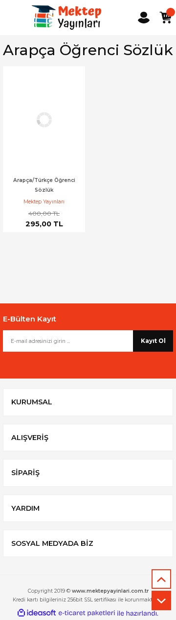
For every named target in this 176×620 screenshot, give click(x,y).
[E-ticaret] (86, 613)
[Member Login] (144, 17)
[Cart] (165, 17)
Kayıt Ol (153, 340)
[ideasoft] (36, 613)
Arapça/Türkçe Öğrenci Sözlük (44, 185)
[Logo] (66, 17)
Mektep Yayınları (44, 202)
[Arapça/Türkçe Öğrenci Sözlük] (44, 119)
